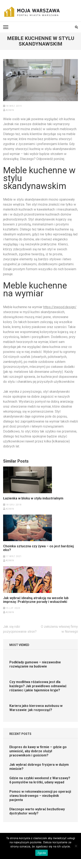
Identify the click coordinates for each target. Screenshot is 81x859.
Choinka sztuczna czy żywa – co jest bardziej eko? (38, 548)
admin (10, 110)
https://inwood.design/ (59, 307)
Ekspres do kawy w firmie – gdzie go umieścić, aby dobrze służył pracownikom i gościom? (38, 751)
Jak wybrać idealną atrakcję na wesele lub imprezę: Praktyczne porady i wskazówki (36, 600)
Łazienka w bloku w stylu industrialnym (33, 498)
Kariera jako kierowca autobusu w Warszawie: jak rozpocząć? (36, 708)
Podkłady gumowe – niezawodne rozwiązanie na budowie (35, 664)
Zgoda (41, 852)
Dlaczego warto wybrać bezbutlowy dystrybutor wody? (37, 811)
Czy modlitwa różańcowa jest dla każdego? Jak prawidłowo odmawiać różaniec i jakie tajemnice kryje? (37, 686)
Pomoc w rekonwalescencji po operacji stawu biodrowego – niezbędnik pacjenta (40, 796)
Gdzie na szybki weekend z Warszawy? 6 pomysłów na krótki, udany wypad (39, 780)
